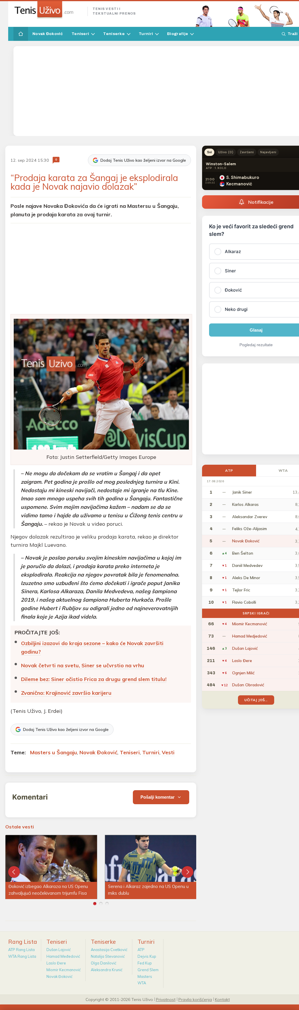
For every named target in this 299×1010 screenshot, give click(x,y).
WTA (142, 983)
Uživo (225, 152)
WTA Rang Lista (22, 956)
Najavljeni (268, 152)
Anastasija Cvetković (109, 949)
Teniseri (80, 34)
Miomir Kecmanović (63, 969)
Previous (14, 872)
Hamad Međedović (63, 956)
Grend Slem (148, 969)
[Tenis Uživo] (48, 10)
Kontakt (222, 999)
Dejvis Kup (147, 956)
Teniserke (114, 34)
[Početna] (20, 34)
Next (187, 872)
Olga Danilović (103, 963)
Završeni (247, 152)
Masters (145, 976)
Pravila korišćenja (195, 999)
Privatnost (165, 999)
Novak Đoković (47, 34)
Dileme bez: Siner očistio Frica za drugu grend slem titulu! (93, 679)
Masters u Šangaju (53, 752)
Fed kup (145, 963)
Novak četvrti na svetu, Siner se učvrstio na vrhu (82, 665)
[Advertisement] (158, 91)
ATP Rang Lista (21, 949)
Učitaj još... (255, 700)
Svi (209, 152)
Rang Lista (22, 941)
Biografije (177, 34)
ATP (229, 470)
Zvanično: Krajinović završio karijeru (66, 692)
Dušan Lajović (58, 949)
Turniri (146, 34)
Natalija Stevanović (108, 956)
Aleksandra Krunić (106, 969)
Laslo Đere (56, 963)
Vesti (168, 752)
